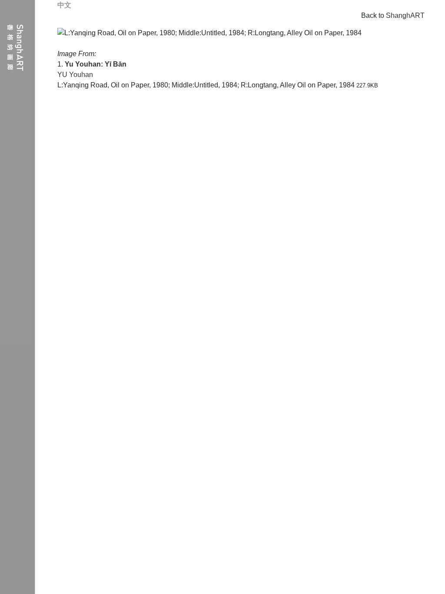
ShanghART (405, 15)
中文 (64, 5)
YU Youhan (75, 74)
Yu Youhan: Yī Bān (95, 64)
